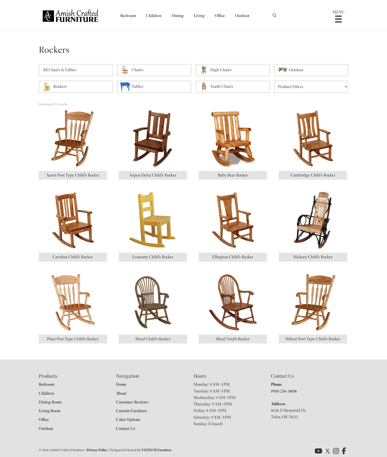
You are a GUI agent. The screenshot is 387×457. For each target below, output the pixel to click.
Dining (178, 15)
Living (199, 15)
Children (153, 15)
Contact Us (125, 428)
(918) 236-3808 (284, 391)
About (121, 393)
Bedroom (128, 15)
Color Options (128, 419)
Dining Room (50, 402)
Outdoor (242, 15)
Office (220, 15)
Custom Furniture (131, 410)
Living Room (49, 410)
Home (121, 384)
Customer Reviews (132, 402)
